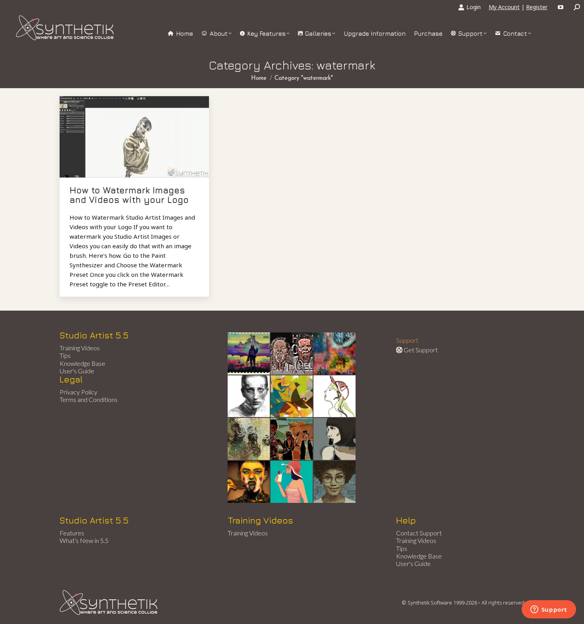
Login (473, 7)
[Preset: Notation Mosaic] (334, 482)
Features (72, 533)
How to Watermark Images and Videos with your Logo (129, 195)
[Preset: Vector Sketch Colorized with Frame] (249, 482)
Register (536, 7)
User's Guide (77, 371)
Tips (65, 355)
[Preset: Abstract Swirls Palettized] (249, 439)
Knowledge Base (82, 363)
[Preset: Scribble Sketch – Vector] (249, 396)
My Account (504, 7)
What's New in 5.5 (84, 540)
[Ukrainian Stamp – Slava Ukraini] (249, 353)
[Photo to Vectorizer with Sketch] (292, 482)
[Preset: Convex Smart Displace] (334, 353)
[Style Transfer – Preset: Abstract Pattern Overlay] (292, 439)
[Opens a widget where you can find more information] (548, 610)
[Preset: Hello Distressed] (292, 353)
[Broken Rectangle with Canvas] (292, 396)
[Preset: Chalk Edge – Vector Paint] (334, 396)
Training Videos (80, 348)
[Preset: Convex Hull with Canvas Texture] (334, 439)
